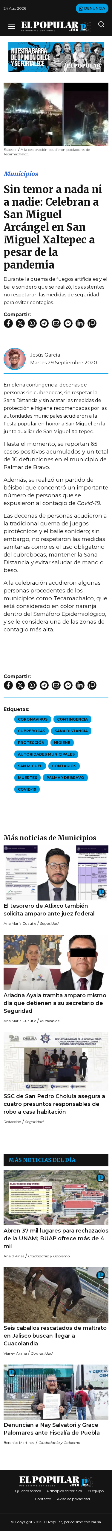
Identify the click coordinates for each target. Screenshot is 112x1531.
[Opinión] (56, 56)
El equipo (96, 1490)
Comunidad (42, 1353)
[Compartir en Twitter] (20, 323)
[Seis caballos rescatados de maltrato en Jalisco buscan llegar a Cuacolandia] (56, 1295)
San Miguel (30, 766)
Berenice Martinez (19, 1442)
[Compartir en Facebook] (8, 323)
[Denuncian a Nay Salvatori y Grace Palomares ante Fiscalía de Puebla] (56, 1392)
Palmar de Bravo (65, 777)
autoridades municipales (46, 754)
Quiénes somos (28, 1490)
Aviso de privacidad (73, 1499)
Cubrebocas (31, 731)
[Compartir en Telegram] (44, 323)
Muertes (27, 777)
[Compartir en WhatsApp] (32, 323)
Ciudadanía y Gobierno (49, 1256)
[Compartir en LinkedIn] (80, 323)
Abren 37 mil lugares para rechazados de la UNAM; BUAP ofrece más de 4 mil (56, 1238)
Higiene (62, 742)
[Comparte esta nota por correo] (56, 323)
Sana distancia (71, 731)
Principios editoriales (64, 1490)
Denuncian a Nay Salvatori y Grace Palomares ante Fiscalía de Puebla (52, 1429)
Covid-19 (27, 789)
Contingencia (72, 719)
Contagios (64, 766)
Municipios (21, 174)
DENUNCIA (94, 8)
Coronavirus (32, 719)
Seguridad (49, 923)
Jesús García (45, 355)
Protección (31, 742)
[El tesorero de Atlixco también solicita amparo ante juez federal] (56, 873)
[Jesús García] (15, 358)
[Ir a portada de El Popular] (56, 26)
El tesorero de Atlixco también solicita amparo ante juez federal (49, 910)
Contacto (43, 1499)
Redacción (12, 1121)
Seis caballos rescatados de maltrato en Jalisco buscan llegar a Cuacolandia (55, 1336)
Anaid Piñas (14, 1256)
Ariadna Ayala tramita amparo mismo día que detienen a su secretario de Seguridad (55, 1003)
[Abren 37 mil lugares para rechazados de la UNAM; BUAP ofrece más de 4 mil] (56, 1197)
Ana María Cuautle (20, 923)
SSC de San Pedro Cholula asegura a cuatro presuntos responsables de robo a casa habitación (54, 1104)
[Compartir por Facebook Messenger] (68, 323)
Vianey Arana (15, 1353)
